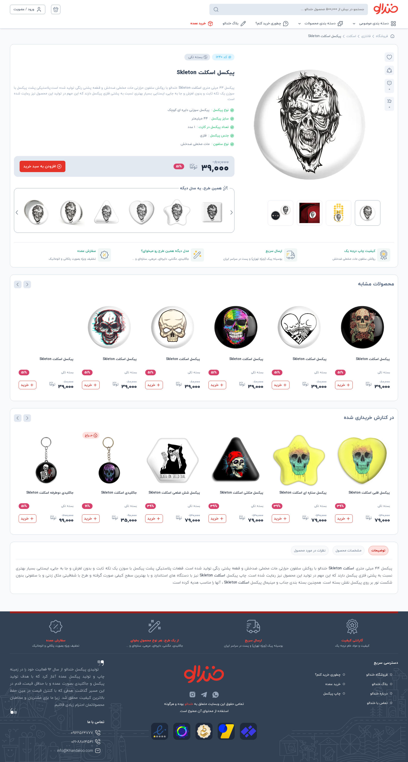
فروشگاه (382, 36)
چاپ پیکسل (331, 693)
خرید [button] (341, 385)
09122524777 (82, 733)
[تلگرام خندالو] (204, 694)
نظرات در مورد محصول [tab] (310, 550)
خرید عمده (198, 23)
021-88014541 (82, 742)
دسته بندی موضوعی (374, 23)
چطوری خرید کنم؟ (268, 23)
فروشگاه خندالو (377, 675)
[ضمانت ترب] (181, 731)
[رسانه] (204, 731)
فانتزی (366, 36)
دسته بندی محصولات (320, 23)
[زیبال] (248, 731)
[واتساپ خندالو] (215, 694)
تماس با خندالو (377, 703)
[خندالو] (386, 8)
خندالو (189, 704)
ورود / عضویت (23, 9)
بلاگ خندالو (230, 23)
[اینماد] (159, 731)
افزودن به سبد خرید (39, 166)
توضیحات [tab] (378, 550)
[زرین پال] (226, 731)
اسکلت (351, 36)
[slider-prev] (375, 123)
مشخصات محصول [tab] (348, 550)
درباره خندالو (379, 693)
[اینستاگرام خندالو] (192, 694)
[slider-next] (243, 123)
